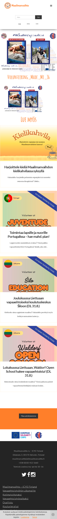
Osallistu (8, 502)
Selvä (34, 517)
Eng (28, 24)
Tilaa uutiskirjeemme (28, 416)
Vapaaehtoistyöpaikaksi (15, 498)
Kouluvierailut (11, 506)
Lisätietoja (25, 517)
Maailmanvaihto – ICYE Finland (20, 486)
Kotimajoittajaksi (12, 494)
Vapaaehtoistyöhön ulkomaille (19, 490)
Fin (19, 24)
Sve (37, 24)
